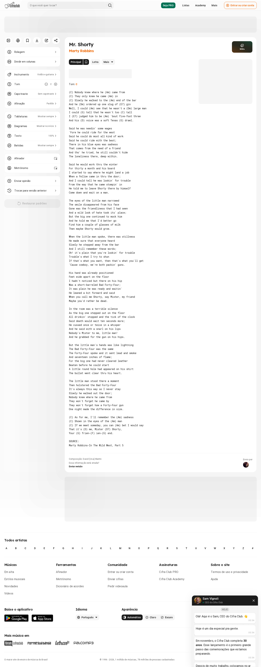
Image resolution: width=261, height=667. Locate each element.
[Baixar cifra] (37, 40)
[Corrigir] (46, 40)
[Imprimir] (18, 40)
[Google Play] (16, 618)
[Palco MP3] (84, 643)
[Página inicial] (12, 5)
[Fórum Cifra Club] (13, 643)
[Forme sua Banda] (39, 643)
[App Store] (42, 618)
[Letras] (62, 643)
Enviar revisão (76, 466)
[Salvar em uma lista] (27, 40)
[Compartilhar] (56, 40)
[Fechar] (254, 600)
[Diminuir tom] (46, 84)
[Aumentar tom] (55, 84)
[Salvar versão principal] (86, 62)
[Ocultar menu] (8, 40)
